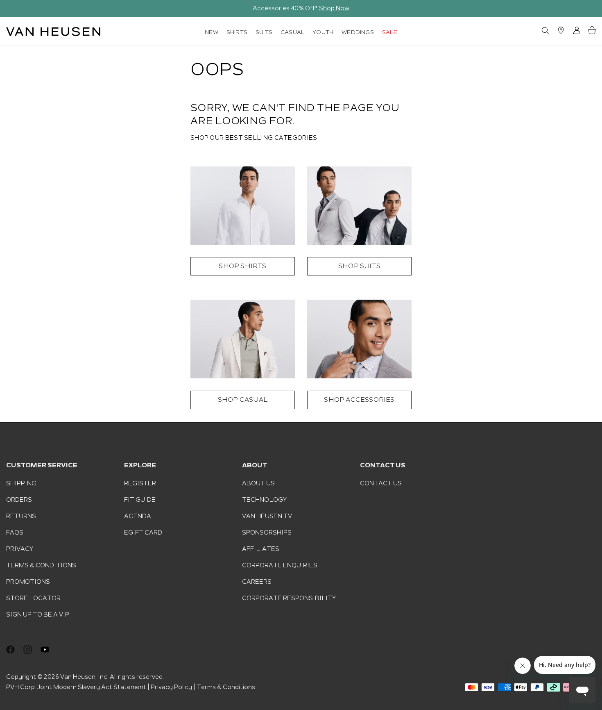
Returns (21, 516)
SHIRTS (236, 32)
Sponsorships (267, 532)
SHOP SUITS (359, 266)
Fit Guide (140, 499)
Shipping (21, 483)
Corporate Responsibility (289, 598)
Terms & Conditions (41, 565)
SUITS (264, 32)
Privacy (19, 549)
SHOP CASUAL (242, 400)
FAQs (14, 532)
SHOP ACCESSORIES (359, 400)
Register (140, 483)
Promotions (28, 581)
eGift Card (143, 532)
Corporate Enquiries (279, 565)
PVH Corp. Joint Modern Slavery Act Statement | (77, 687)
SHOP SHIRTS (242, 266)
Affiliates (260, 549)
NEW (211, 32)
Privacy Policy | (173, 687)
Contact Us (381, 483)
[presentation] (11, 8)
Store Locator (33, 598)
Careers (257, 581)
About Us (258, 483)
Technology (264, 499)
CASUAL (292, 32)
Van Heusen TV (267, 516)
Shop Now (334, 8)
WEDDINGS (358, 32)
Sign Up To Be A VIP (37, 614)
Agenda (137, 516)
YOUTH (322, 32)
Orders (19, 499)
